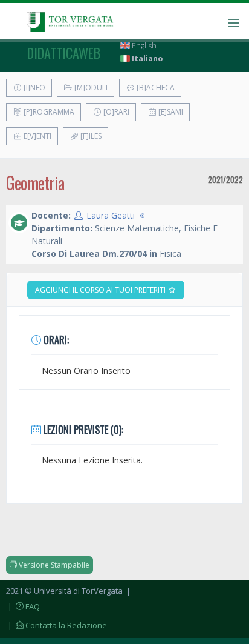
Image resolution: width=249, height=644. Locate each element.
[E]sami (170, 112)
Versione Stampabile (53, 565)
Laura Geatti (110, 215)
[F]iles (90, 136)
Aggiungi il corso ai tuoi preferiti (101, 290)
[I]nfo (33, 87)
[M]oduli (90, 87)
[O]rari (115, 112)
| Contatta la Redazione (56, 625)
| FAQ (23, 606)
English (143, 46)
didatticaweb (63, 52)
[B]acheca (155, 87)
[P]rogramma (48, 112)
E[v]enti (36, 136)
